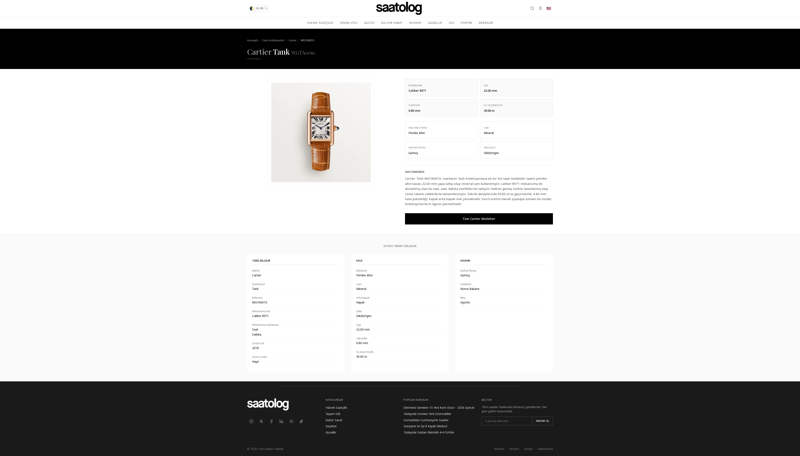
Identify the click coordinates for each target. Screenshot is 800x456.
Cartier (293, 40)
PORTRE (466, 23)
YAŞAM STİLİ (349, 23)
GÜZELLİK (435, 23)
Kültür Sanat (334, 420)
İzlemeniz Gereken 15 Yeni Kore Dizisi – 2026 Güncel (439, 408)
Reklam (499, 449)
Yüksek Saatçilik (336, 408)
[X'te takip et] (261, 421)
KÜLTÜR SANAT (391, 23)
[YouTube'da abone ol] (291, 421)
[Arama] (532, 8)
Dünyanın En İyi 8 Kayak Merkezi (425, 426)
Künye (528, 449)
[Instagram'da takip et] (251, 421)
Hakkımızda (545, 449)
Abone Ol (542, 421)
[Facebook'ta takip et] (271, 421)
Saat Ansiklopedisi (273, 40)
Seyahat (331, 426)
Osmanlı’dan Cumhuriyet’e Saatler (426, 420)
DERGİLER (486, 23)
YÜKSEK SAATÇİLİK (320, 23)
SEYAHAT (415, 23)
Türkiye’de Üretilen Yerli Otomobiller (427, 414)
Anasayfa (252, 40)
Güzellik (331, 432)
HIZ (451, 23)
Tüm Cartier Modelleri (478, 219)
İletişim (514, 449)
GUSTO (369, 23)
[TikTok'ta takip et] (301, 421)
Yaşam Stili (333, 414)
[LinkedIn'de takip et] (281, 421)
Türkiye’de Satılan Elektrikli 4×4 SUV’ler (429, 432)
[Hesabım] (540, 8)
